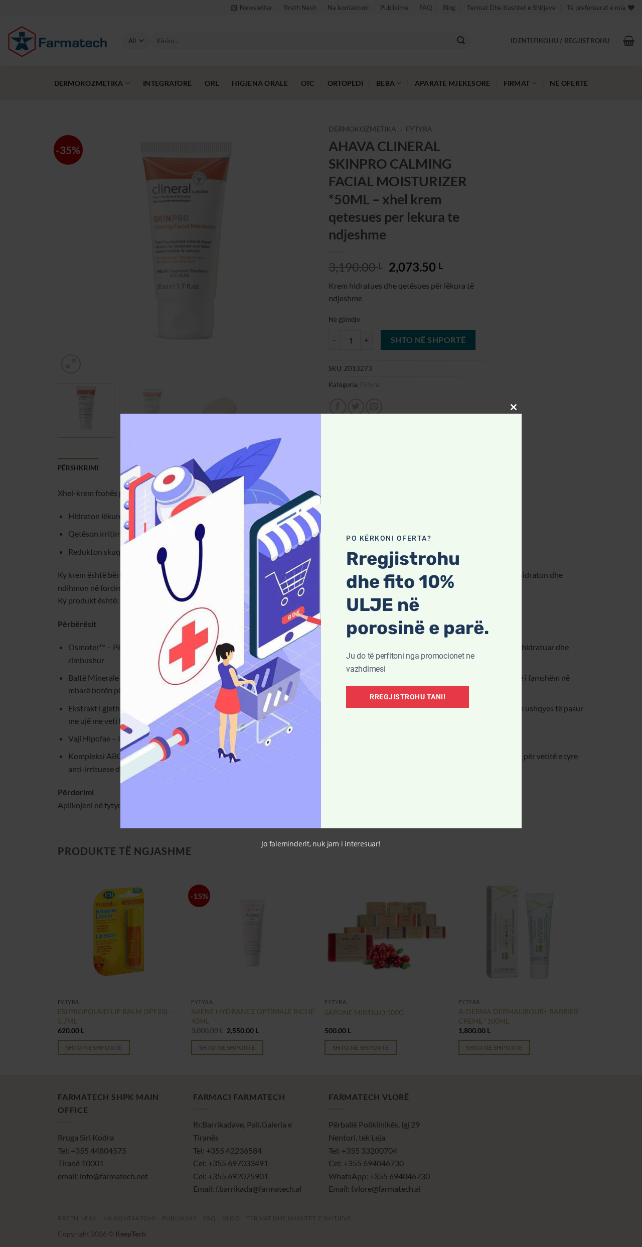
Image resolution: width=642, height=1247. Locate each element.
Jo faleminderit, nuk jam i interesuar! (321, 843)
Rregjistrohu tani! (407, 697)
